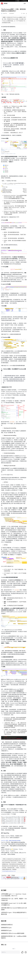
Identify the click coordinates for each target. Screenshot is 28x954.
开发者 (13, 875)
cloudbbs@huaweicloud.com (9, 871)
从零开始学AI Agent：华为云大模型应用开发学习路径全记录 (13, 913)
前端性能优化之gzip (6, 927)
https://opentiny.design (15, 840)
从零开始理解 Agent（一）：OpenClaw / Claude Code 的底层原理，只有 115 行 (13, 894)
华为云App (25, 0)
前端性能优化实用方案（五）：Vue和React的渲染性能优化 (13, 937)
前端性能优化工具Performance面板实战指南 (12, 933)
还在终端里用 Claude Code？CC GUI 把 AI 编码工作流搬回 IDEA (13, 904)
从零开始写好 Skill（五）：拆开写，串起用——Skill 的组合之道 (14, 899)
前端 (9, 875)
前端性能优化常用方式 (7, 924)
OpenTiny (5, 13)
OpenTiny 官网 (4, 840)
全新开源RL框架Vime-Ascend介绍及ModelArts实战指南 (14, 908)
